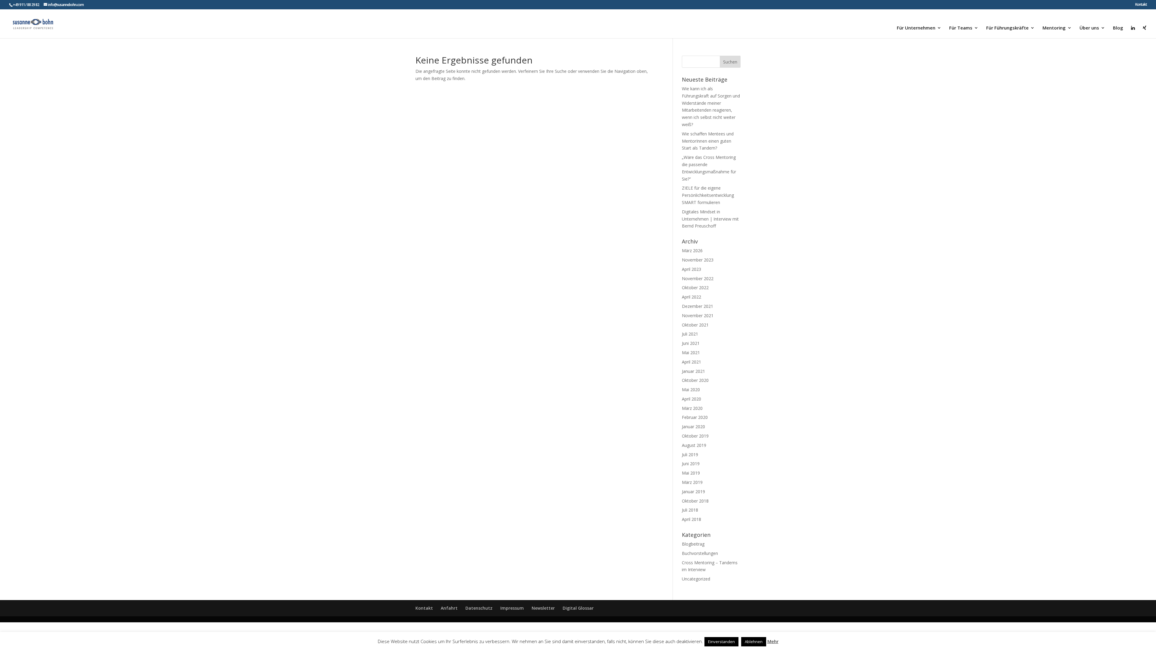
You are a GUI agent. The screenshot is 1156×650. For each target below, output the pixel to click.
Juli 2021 (690, 334)
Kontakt (1141, 5)
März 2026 (692, 250)
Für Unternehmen (916, 28)
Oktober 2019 (695, 436)
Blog (1118, 28)
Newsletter (543, 608)
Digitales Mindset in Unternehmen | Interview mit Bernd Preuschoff (710, 219)
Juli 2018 (690, 510)
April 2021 (691, 362)
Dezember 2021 (697, 306)
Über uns (1089, 28)
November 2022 (697, 278)
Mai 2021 (691, 352)
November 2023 (697, 260)
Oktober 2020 (695, 380)
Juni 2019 (691, 463)
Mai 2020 (691, 389)
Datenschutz (479, 608)
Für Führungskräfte (1007, 28)
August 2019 (694, 445)
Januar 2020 (693, 426)
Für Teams (960, 28)
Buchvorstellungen (700, 553)
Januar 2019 (693, 491)
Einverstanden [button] (721, 641)
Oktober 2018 (695, 501)
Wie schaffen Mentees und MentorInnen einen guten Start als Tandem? (708, 141)
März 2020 (692, 408)
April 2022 (691, 297)
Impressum (512, 608)
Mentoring (1054, 28)
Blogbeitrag (693, 544)
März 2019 (692, 482)
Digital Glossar (578, 608)
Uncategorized (696, 579)
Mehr (772, 641)
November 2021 (697, 315)
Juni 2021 (691, 343)
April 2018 (691, 519)
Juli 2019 (690, 454)
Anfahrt (449, 608)
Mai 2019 (691, 473)
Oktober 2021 (695, 325)
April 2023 (691, 269)
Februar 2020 (695, 417)
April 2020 (691, 399)
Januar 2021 (693, 371)
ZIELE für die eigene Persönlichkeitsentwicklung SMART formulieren (708, 195)
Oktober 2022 (695, 287)
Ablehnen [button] (754, 641)
